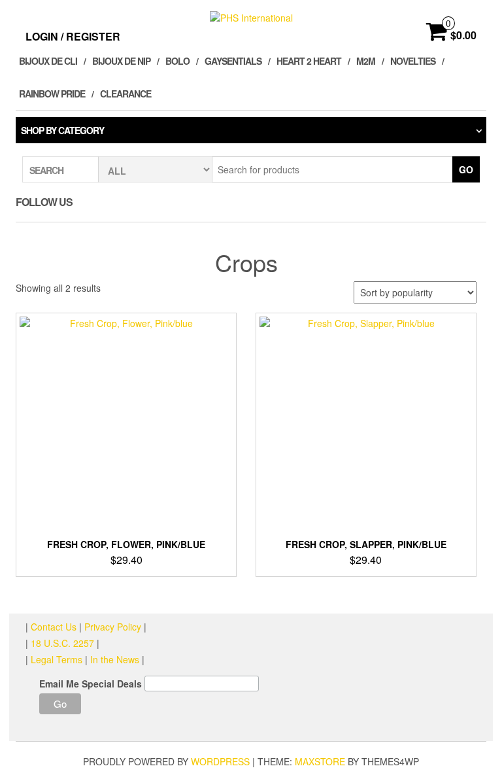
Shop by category (62, 130)
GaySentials (233, 60)
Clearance (125, 93)
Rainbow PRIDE (52, 93)
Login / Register (72, 36)
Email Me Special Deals (90, 683)
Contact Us (55, 626)
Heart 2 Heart (308, 60)
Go (466, 169)
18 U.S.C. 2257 (62, 643)
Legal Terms (56, 659)
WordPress (220, 761)
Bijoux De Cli (48, 60)
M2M (365, 60)
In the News (114, 659)
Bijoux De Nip (121, 60)
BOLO (177, 60)
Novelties (412, 60)
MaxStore (320, 761)
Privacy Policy (112, 626)
